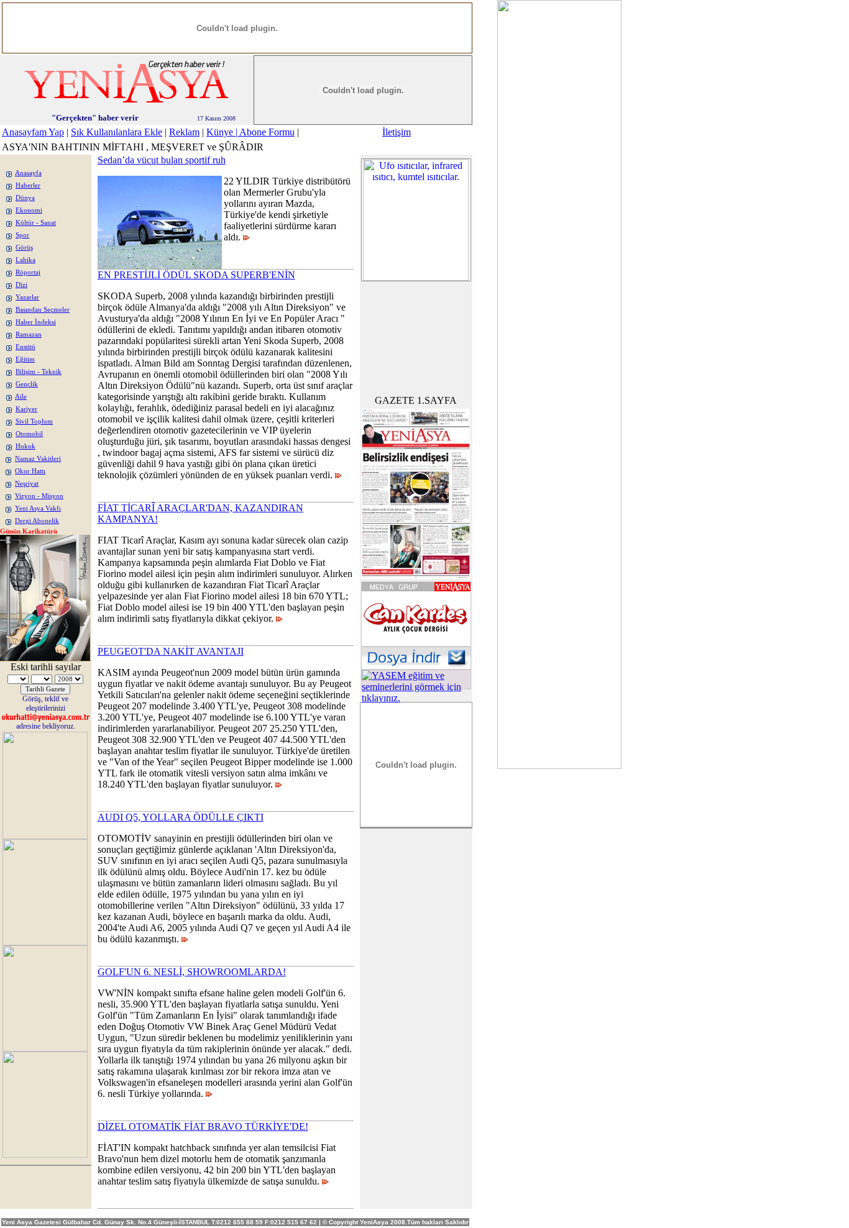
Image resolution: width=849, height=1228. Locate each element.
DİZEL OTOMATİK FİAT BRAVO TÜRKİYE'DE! (203, 1126)
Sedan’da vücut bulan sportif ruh (162, 160)
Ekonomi (29, 210)
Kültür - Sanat (36, 222)
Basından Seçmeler (43, 309)
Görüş (24, 247)
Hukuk (25, 446)
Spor (22, 235)
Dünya (25, 197)
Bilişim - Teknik (39, 371)
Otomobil (29, 433)
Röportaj (28, 272)
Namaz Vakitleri (38, 458)
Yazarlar (27, 297)
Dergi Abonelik (37, 520)
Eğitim (25, 359)
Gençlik (27, 384)
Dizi (21, 284)
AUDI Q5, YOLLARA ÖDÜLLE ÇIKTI (181, 817)
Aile (21, 396)
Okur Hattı (30, 471)
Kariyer (26, 409)
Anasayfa (28, 173)
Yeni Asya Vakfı (38, 508)
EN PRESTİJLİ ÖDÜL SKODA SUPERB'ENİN (196, 275)
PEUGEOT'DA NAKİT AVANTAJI (171, 651)
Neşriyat (27, 483)
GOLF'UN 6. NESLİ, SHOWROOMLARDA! (192, 971)
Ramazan (29, 334)
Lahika (25, 260)
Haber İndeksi (36, 322)
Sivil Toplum (34, 421)
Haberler (28, 185)
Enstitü (25, 346)
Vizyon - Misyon (39, 496)
